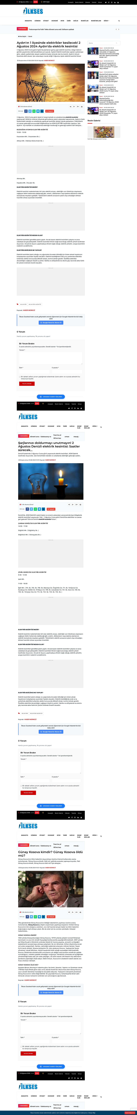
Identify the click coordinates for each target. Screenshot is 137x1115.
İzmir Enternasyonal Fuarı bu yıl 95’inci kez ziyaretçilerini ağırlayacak (58, 436)
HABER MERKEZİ (49, 60)
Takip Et (50, 111)
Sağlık (75, 21)
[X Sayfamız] (106, 2)
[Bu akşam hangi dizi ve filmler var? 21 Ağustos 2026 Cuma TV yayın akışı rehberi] (93, 88)
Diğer (106, 21)
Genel (30, 36)
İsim (21, 368)
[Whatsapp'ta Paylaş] (34, 111)
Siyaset (46, 21)
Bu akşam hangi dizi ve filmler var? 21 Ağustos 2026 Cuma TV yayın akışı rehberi (108, 90)
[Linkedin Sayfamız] (115, 2)
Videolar (87, 2)
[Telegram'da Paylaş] (38, 111)
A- (74, 106)
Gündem (37, 21)
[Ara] (116, 43)
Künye (100, 2)
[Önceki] (116, 29)
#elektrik (23, 304)
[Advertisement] (86, 11)
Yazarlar (94, 2)
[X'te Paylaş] (30, 111)
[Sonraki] (118, 29)
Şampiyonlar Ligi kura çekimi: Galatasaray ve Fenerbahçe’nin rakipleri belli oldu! (57, 29)
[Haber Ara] (119, 21)
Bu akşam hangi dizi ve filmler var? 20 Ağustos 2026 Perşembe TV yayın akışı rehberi (108, 112)
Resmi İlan (84, 21)
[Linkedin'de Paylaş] (42, 111)
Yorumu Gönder (27, 383)
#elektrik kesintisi (35, 304)
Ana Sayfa (22, 36)
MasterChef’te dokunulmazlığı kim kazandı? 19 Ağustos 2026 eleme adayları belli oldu (109, 101)
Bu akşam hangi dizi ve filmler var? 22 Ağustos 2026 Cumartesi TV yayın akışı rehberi (108, 65)
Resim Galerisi (79, 2)
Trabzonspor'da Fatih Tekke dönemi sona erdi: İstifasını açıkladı (35, 436)
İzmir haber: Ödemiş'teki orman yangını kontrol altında (69, 436)
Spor (62, 21)
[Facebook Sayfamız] (108, 2)
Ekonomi (55, 21)
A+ (78, 106)
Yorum (22, 350)
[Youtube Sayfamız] (118, 2)
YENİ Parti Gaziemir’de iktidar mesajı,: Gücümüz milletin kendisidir (78, 436)
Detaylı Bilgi (91, 1113)
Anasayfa (70, 2)
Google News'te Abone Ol (51, 322)
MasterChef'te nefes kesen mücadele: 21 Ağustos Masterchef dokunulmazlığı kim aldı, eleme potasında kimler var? (109, 53)
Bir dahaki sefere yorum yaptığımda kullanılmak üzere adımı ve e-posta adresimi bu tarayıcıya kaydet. (50, 378)
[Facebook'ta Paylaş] (26, 111)
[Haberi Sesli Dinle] (70, 106)
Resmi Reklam (96, 21)
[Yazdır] (81, 106)
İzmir (69, 21)
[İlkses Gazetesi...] (33, 10)
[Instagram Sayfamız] (111, 2)
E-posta (55, 368)
